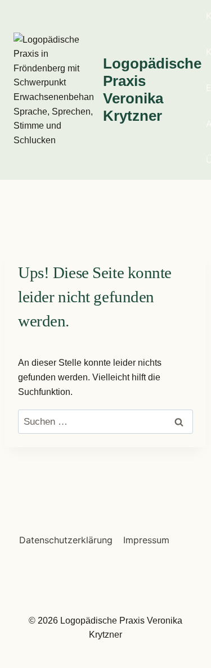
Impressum (146, 540)
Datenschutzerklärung (66, 540)
